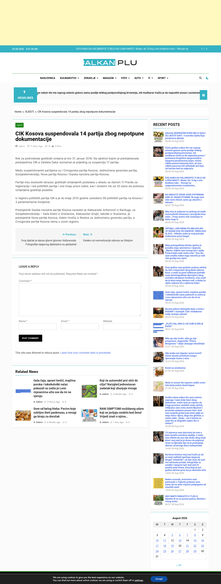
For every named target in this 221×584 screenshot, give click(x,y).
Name (23, 321)
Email (65, 321)
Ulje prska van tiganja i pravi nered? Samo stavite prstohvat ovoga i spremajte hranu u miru (183, 356)
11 (164, 540)
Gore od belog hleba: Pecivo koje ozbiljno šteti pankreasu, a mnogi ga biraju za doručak (54, 412)
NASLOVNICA (47, 78)
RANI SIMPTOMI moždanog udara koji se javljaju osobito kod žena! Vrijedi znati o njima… (122, 412)
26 (172, 551)
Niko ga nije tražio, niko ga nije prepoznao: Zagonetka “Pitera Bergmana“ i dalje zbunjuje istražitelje (185, 341)
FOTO (124, 78)
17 (157, 545)
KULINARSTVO (68, 78)
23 (202, 545)
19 (172, 545)
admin (22, 146)
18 (164, 545)
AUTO (137, 78)
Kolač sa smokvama (175, 368)
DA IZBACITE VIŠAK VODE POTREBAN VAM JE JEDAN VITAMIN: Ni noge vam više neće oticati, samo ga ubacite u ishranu (184, 198)
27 (179, 551)
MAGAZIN (108, 78)
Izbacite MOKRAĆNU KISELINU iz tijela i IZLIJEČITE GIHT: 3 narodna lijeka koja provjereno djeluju (185, 135)
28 (187, 551)
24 (157, 551)
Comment (25, 281)
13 (179, 540)
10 (157, 540)
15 (194, 540)
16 (202, 540)
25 (164, 551)
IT (149, 78)
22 (194, 545)
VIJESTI (19, 125)
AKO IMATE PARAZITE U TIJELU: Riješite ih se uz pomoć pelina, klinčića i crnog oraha (185, 499)
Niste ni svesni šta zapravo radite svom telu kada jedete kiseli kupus (185, 384)
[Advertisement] (97, 22)
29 (194, 551)
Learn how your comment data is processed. (86, 352)
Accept (159, 578)
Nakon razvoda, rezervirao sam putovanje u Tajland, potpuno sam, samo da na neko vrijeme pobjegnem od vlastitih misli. (185, 483)
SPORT (162, 78)
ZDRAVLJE (89, 78)
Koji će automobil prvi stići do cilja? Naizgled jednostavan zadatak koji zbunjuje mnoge (119, 384)
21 (187, 545)
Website (107, 321)
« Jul (178, 565)
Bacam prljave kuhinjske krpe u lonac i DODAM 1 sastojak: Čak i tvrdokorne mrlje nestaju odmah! (184, 311)
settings (139, 580)
